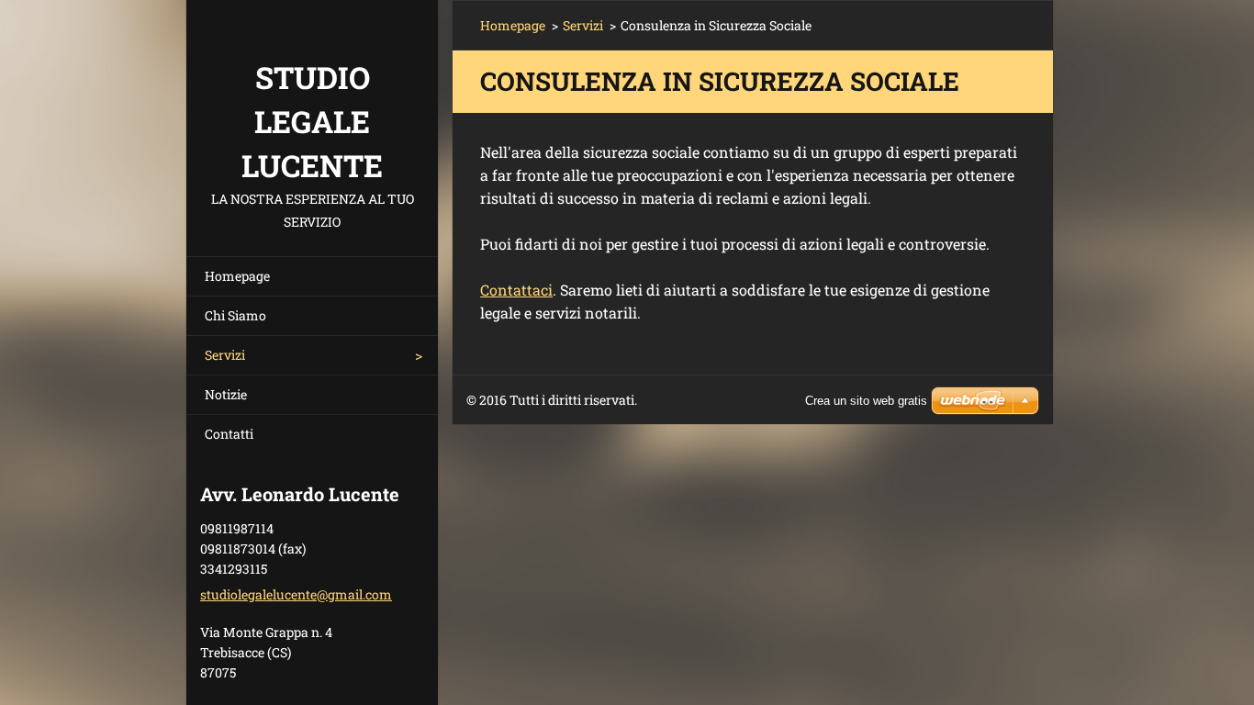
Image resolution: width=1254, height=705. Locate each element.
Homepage (237, 276)
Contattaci (516, 289)
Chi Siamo (235, 315)
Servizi (225, 355)
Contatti (229, 433)
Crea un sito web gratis (866, 401)
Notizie (226, 394)
